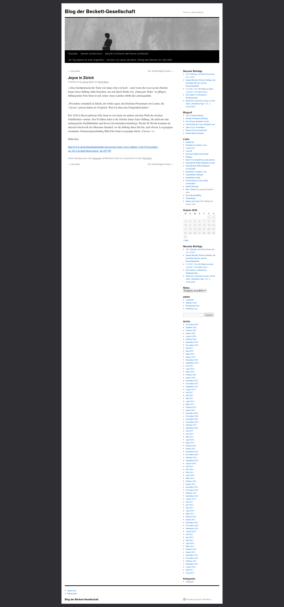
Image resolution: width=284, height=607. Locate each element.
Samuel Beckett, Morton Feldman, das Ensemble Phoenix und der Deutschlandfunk (200, 83)
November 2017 (192, 383)
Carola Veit (190, 148)
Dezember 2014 (192, 451)
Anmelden (190, 299)
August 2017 (191, 389)
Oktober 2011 (191, 561)
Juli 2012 (189, 534)
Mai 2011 (189, 569)
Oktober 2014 (191, 457)
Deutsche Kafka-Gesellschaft (197, 153)
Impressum (71, 590)
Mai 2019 (189, 351)
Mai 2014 (189, 472)
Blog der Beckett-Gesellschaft (100, 11)
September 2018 (192, 362)
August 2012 (191, 531)
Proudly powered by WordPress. (199, 599)
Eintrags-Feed (191, 302)
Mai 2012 (189, 540)
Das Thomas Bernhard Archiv (197, 121)
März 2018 (190, 371)
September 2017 (192, 386)
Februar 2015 (191, 445)
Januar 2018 (190, 377)
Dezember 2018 (192, 359)
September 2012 (192, 528)
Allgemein (97, 158)
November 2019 (192, 345)
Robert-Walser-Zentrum (195, 133)
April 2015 (190, 439)
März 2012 (190, 546)
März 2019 (190, 354)
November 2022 (192, 324)
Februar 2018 (191, 374)
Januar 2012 (190, 552)
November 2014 (192, 454)
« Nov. (186, 240)
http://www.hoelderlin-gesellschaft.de (200, 159)
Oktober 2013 (191, 493)
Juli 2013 (189, 501)
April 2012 (190, 543)
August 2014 (191, 463)
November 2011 (192, 558)
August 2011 (191, 566)
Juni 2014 (189, 469)
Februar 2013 (191, 516)
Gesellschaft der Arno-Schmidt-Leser (200, 124)
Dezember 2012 (192, 522)
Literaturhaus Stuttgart (194, 174)
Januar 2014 (190, 484)
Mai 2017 (189, 398)
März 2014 (190, 478)
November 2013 (192, 490)
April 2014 (190, 475)
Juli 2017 (189, 392)
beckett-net (190, 142)
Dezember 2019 (192, 342)
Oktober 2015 (191, 425)
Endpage (189, 156)
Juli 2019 (189, 348)
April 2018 (190, 368)
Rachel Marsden (192, 186)
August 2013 (191, 498)
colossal (189, 150)
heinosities (74, 70)
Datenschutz (72, 593)
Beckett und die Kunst (91, 53)
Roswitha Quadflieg (193, 195)
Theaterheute (191, 198)
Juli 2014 (189, 466)
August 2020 (191, 336)
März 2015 (190, 442)
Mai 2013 (189, 507)
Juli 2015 (189, 430)
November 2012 (192, 525)
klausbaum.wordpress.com (196, 171)
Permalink (147, 158)
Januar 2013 (190, 519)
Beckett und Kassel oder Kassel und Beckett (126, 53)
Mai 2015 (189, 436)
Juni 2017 (189, 395)
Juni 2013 (189, 504)
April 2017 (190, 401)
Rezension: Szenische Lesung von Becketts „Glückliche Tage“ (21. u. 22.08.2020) (200, 103)
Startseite (73, 53)
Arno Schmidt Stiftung (194, 115)
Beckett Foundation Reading (197, 118)
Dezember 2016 (192, 413)
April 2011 (190, 572)
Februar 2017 (191, 407)
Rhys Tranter (191, 189)
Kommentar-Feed (192, 305)
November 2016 (192, 416)
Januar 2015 (190, 448)
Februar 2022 (191, 330)
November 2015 (192, 422)
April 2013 (190, 510)
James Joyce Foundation (195, 127)
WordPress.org (191, 308)
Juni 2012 (189, 537)
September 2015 (192, 427)
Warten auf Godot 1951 (195, 201)
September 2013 (192, 495)
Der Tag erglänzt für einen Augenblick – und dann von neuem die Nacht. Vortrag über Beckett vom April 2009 (120, 59)
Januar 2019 (190, 356)
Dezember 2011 (192, 555)
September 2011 (192, 563)
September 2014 (192, 460)
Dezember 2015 (192, 419)
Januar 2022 (190, 333)
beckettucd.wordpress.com (196, 145)
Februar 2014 (191, 481)
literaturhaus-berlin (193, 177)
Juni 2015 (189, 433)
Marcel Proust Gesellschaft (196, 130)
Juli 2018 (189, 365)
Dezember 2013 (192, 487)
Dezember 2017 (192, 380)
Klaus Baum (103, 81)
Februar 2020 (191, 339)
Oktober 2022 (191, 327)
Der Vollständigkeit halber (160, 70)
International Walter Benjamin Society (200, 162)
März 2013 (190, 513)
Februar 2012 (191, 549)
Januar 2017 (190, 410)
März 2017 (190, 404)
